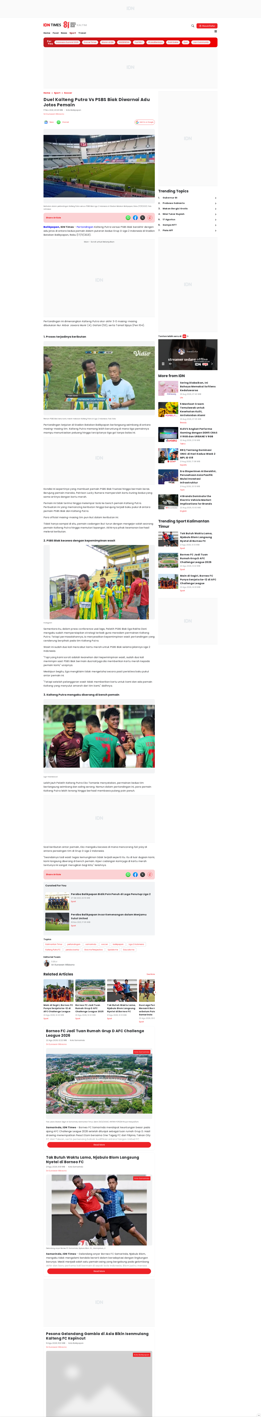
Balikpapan (51, 227)
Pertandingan (85, 227)
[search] (193, 26)
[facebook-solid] (135, 217)
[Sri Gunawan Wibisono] (47, 963)
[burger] (216, 31)
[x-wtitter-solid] (142, 217)
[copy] (149, 217)
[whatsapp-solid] (128, 217)
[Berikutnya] (155, 1132)
